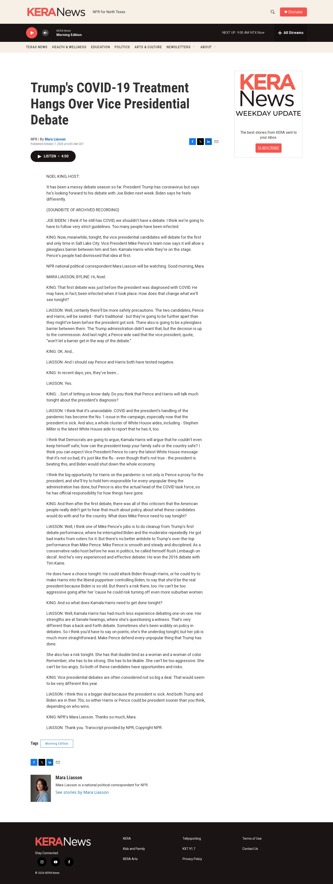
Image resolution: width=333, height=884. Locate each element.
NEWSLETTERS (178, 47)
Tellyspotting (192, 838)
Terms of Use (252, 838)
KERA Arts (130, 859)
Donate (295, 12)
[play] (31, 33)
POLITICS (122, 47)
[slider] (52, 32)
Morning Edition (56, 743)
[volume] (45, 33)
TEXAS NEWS (37, 47)
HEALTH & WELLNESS (69, 47)
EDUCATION (100, 47)
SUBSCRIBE (268, 148)
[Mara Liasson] (41, 788)
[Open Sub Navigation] (194, 47)
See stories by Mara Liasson (82, 792)
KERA (127, 838)
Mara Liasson (55, 139)
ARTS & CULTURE (148, 47)
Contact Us (250, 849)
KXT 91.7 (189, 849)
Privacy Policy (192, 859)
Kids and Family (134, 849)
